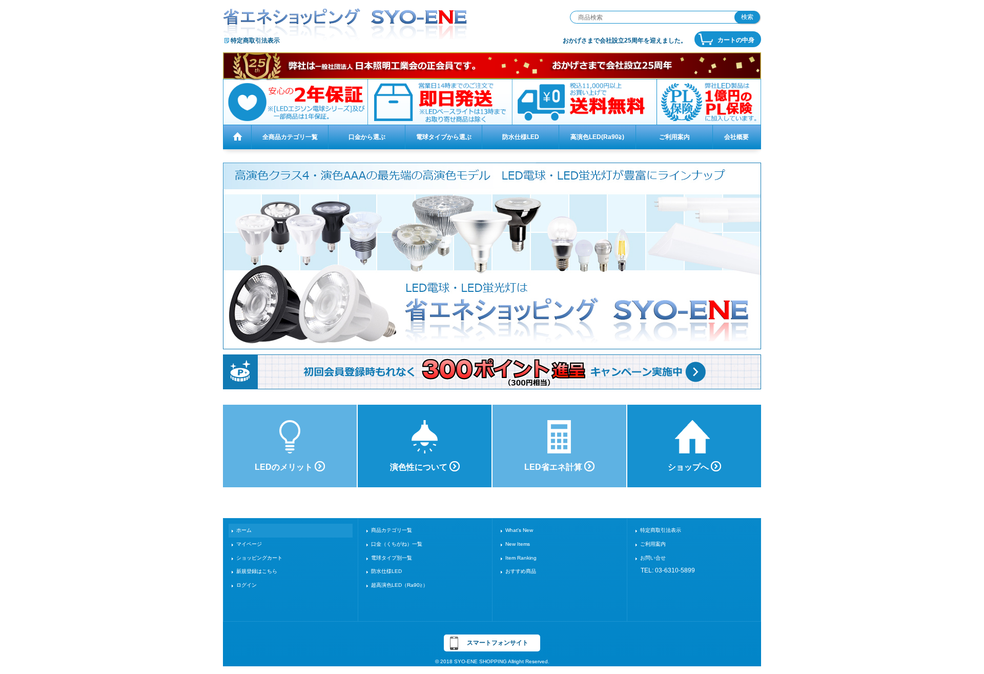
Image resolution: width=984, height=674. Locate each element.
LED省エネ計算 (554, 467)
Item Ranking (521, 558)
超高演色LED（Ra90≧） (399, 585)
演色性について (419, 467)
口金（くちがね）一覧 (396, 544)
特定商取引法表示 (255, 40)
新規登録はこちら (256, 571)
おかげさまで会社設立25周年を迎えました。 (625, 40)
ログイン (246, 585)
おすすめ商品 (520, 571)
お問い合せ (653, 558)
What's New (519, 530)
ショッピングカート (259, 558)
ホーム (244, 530)
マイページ (249, 544)
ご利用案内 (653, 544)
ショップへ (689, 467)
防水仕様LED (386, 571)
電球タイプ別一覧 (391, 558)
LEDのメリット (285, 467)
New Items (517, 544)
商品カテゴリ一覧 (391, 530)
